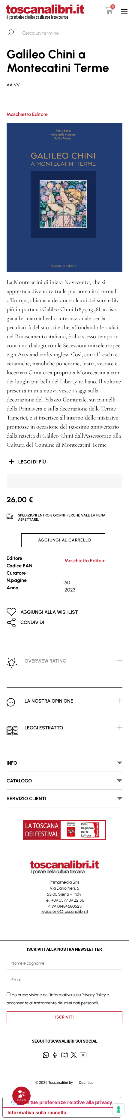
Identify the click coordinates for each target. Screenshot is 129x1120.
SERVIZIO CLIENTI (26, 798)
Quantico (86, 1083)
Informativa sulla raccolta (37, 1112)
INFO (12, 763)
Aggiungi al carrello (64, 540)
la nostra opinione (49, 701)
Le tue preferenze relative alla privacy (67, 1102)
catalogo (19, 781)
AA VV (13, 85)
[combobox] (53, 33)
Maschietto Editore (27, 114)
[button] (124, 12)
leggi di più (32, 462)
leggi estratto (44, 728)
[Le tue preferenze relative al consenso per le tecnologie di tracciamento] (118, 1109)
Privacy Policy (94, 994)
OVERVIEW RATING (45, 661)
